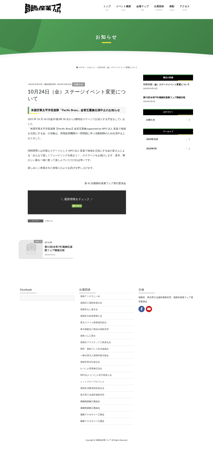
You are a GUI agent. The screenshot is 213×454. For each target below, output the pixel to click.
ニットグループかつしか (92, 382)
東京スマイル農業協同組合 (93, 322)
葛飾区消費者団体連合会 (92, 388)
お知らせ (78, 84)
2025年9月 (151, 149)
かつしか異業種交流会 (91, 369)
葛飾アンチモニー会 (90, 296)
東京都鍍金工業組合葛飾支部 (94, 329)
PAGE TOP (205, 437)
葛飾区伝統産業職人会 (91, 316)
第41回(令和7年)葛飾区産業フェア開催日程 (164, 97)
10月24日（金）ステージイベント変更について (166, 84)
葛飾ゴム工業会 (88, 336)
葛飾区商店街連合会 (90, 362)
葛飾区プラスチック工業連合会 (95, 342)
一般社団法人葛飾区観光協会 (94, 355)
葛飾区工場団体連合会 (91, 303)
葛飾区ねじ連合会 (89, 309)
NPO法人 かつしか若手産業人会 (96, 375)
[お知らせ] (31, 246)
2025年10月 (152, 139)
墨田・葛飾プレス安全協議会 (94, 349)
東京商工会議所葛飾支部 (92, 395)
